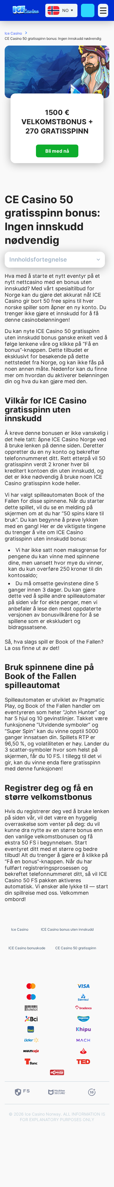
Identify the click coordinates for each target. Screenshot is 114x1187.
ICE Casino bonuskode (26, 948)
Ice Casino (19, 929)
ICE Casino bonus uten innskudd (67, 929)
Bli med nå (57, 151)
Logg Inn (87, 10)
